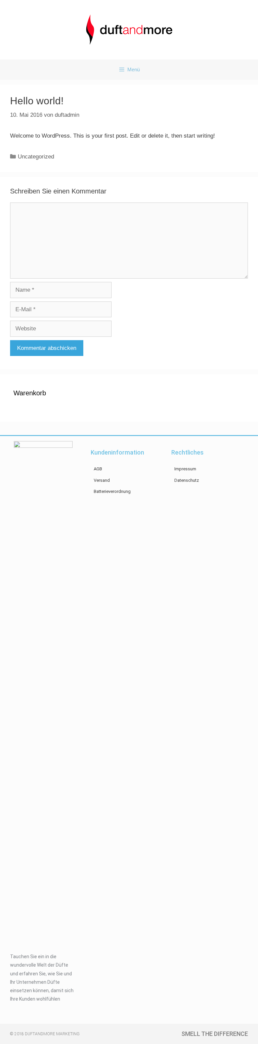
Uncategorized (36, 156)
